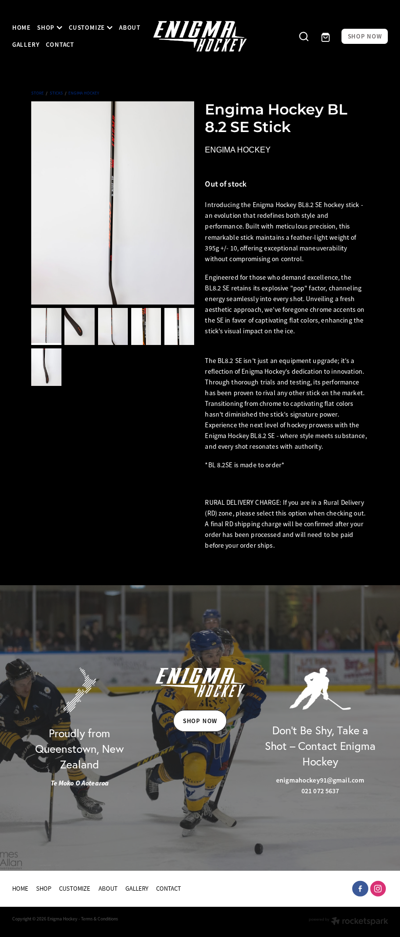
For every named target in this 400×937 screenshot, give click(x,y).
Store (37, 93)
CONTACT (60, 44)
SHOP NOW (365, 36)
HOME (21, 27)
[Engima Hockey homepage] (200, 36)
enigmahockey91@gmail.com (320, 780)
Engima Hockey (83, 93)
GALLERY (26, 44)
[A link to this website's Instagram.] (378, 889)
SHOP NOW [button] (200, 721)
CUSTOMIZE (88, 27)
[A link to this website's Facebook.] (360, 889)
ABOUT (129, 27)
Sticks (56, 93)
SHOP (47, 27)
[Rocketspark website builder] (348, 922)
